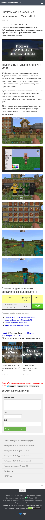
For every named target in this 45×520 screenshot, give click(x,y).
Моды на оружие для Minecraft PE (16, 466)
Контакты (6, 505)
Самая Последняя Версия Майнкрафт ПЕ (19, 441)
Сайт (6, 420)
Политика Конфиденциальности (29, 505)
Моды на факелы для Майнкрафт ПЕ (18, 320)
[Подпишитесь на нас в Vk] (24, 513)
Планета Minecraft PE (11, 2)
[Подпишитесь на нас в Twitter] (20, 513)
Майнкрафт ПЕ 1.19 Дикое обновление (18, 456)
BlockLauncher (8, 471)
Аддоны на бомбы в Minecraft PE (17, 323)
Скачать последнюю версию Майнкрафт (20, 317)
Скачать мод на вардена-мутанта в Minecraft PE (29, 368)
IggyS (5, 333)
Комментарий (9, 397)
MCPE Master (8, 476)
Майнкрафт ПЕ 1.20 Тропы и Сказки (17, 451)
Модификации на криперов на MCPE (18, 325)
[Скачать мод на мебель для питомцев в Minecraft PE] (12, 352)
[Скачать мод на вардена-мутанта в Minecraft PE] (32, 352)
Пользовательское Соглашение (16, 509)
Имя (5, 412)
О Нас (13, 505)
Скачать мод (37, 305)
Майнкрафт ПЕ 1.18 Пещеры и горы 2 (17, 461)
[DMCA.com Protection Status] (34, 509)
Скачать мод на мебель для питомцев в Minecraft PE (11, 368)
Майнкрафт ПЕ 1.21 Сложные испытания (19, 446)
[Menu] (42, 2)
